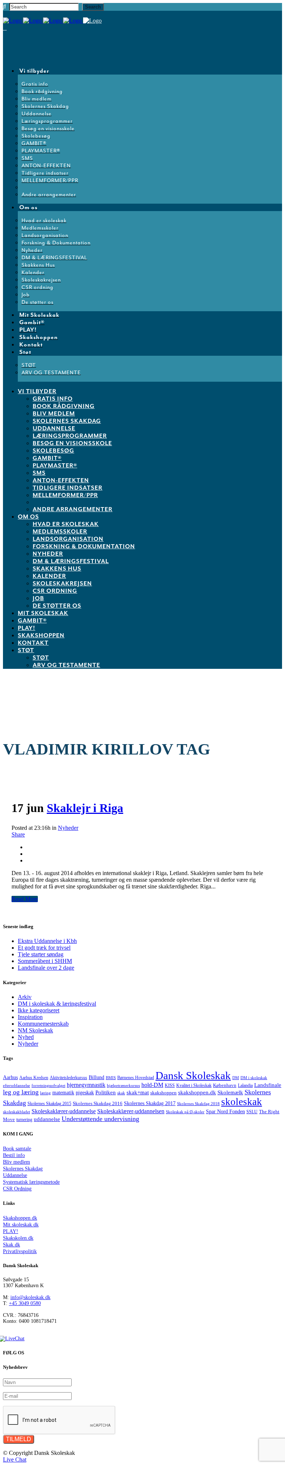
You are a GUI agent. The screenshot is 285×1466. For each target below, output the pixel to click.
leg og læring (21, 1092)
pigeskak (85, 1092)
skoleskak (241, 1101)
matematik (63, 1092)
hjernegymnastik (86, 1085)
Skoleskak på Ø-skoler (185, 1112)
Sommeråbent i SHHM (45, 961)
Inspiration (30, 1017)
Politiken (105, 1092)
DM (235, 1077)
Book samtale (17, 1148)
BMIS (111, 1077)
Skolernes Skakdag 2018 (198, 1103)
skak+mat (138, 1092)
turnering (24, 1119)
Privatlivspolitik (20, 1251)
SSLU (252, 1112)
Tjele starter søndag (40, 954)
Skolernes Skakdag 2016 (97, 1103)
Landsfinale (267, 1085)
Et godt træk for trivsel (44, 947)
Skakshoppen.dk (20, 1218)
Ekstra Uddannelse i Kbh (47, 941)
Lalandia (245, 1085)
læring (45, 1093)
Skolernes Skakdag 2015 (49, 1103)
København (224, 1085)
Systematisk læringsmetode (31, 1182)
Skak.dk (11, 1245)
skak (121, 1093)
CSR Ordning (17, 1188)
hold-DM (152, 1085)
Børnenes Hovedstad (135, 1077)
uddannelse (47, 1119)
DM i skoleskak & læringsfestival (57, 1003)
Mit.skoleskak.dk (21, 1224)
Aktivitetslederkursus (68, 1077)
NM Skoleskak (35, 1030)
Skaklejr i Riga (85, 808)
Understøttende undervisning (100, 1118)
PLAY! (10, 1231)
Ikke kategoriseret (38, 1010)
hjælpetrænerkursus (123, 1085)
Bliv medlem (16, 1162)
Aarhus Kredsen (33, 1077)
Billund (96, 1077)
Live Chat (14, 1459)
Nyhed (26, 1037)
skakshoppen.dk (197, 1092)
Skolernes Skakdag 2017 (150, 1103)
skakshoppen (163, 1092)
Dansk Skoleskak (193, 1075)
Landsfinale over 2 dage (46, 967)
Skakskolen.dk (18, 1238)
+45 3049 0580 (25, 1303)
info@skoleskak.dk (30, 1297)
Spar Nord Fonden (225, 1111)
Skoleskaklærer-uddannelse (64, 1111)
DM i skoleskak (253, 1077)
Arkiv (25, 997)
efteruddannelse (16, 1086)
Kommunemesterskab (43, 1023)
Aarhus (10, 1077)
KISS (170, 1085)
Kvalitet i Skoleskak (194, 1085)
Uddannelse (15, 1175)
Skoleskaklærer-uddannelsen (130, 1111)
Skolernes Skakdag (23, 1168)
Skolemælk (230, 1092)
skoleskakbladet (16, 1112)
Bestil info (14, 1155)
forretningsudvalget (48, 1085)
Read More (25, 899)
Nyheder (68, 828)
